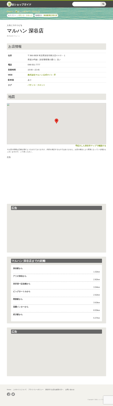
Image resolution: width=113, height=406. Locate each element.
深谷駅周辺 (48, 15)
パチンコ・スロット (25, 15)
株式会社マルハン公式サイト (40, 75)
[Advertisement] (56, 179)
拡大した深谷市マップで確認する (91, 146)
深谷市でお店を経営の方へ (54, 389)
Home (9, 389)
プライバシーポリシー (36, 389)
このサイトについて (20, 389)
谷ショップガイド (19, 4)
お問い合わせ (69, 389)
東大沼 (54, 15)
